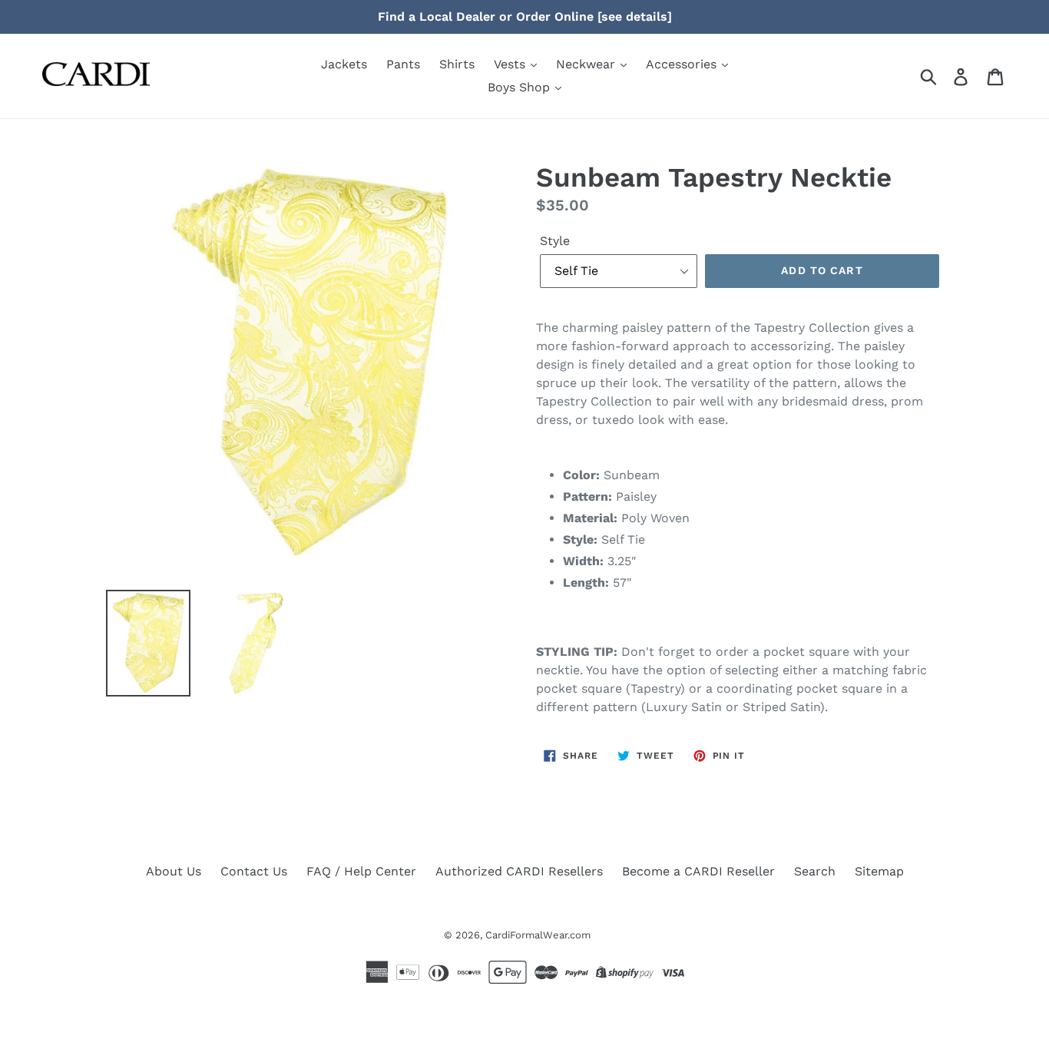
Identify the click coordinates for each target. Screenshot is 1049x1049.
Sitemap (879, 871)
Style (555, 240)
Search (815, 871)
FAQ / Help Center (361, 871)
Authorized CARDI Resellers (519, 871)
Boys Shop (521, 87)
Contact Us (253, 871)
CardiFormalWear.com (538, 935)
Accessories (683, 64)
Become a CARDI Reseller (698, 871)
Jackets (344, 64)
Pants (403, 64)
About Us (173, 871)
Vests (511, 64)
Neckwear (587, 64)
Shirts (457, 64)
